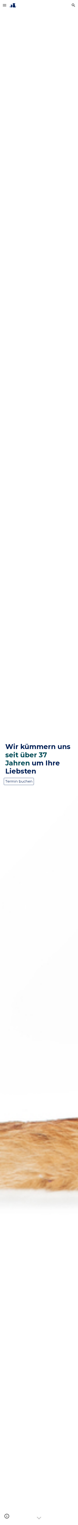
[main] (39, 759)
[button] (4, 5)
